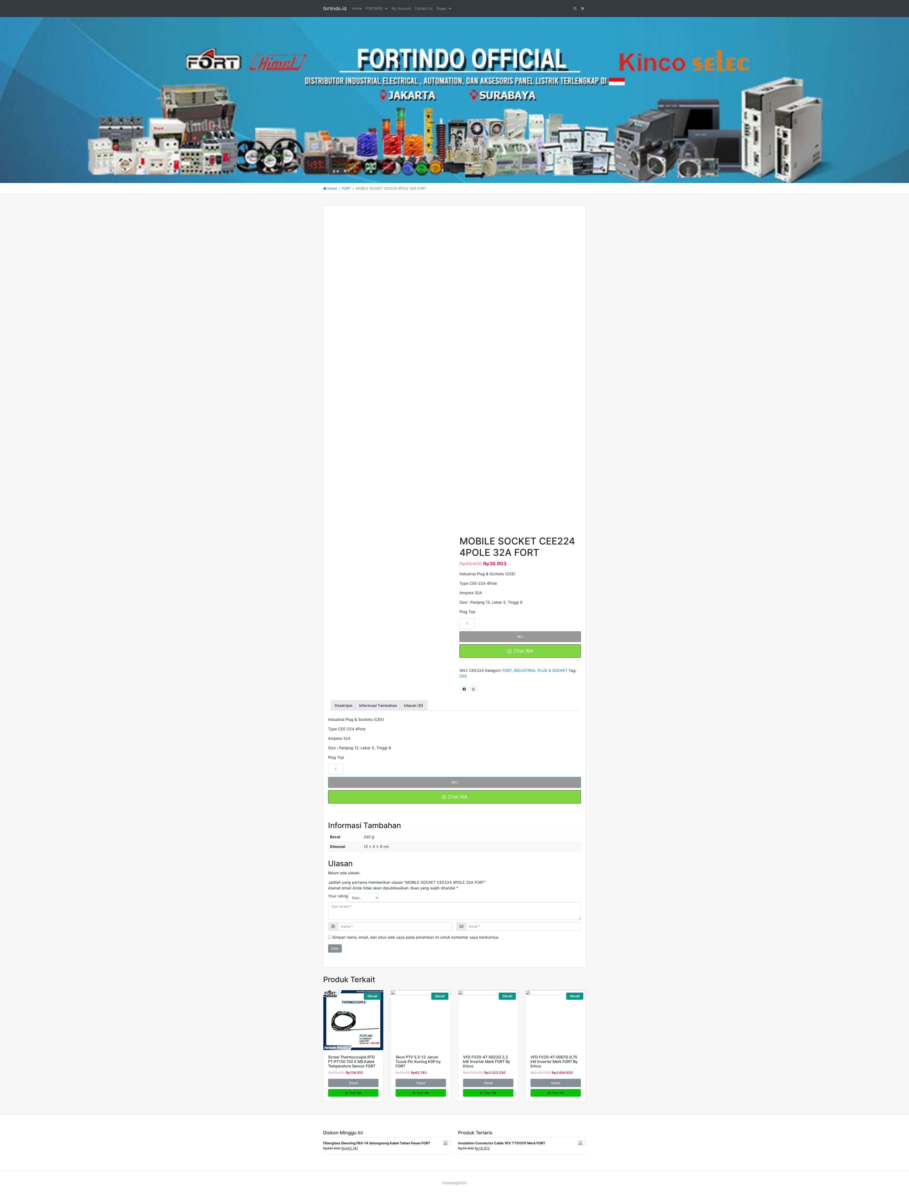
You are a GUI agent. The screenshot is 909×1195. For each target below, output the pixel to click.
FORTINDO (374, 8)
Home (357, 8)
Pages (441, 8)
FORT (346, 188)
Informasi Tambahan (378, 705)
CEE (463, 676)
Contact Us (424, 8)
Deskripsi (343, 705)
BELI (520, 636)
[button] (387, 8)
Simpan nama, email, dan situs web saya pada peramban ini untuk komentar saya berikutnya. (415, 937)
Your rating (338, 896)
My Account (401, 8)
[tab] (343, 705)
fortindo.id (334, 8)
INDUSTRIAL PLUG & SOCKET (540, 670)
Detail (353, 1083)
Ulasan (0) (413, 705)
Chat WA (522, 651)
